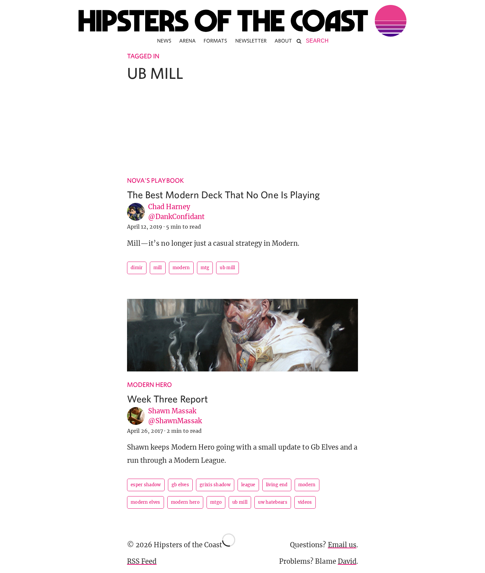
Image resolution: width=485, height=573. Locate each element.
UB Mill (227, 268)
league (248, 485)
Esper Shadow (146, 485)
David (347, 561)
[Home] (242, 21)
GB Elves (180, 485)
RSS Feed (141, 561)
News (164, 41)
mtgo (216, 502)
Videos (305, 502)
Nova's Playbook (155, 180)
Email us (342, 545)
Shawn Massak (172, 411)
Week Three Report (167, 398)
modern (181, 268)
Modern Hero (149, 384)
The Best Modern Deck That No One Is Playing (223, 194)
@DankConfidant (176, 216)
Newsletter (251, 41)
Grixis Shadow (215, 485)
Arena (187, 41)
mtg (205, 268)
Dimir (137, 268)
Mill (157, 268)
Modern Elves (145, 502)
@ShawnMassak (175, 421)
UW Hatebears (272, 502)
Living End (277, 485)
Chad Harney (169, 207)
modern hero (185, 502)
